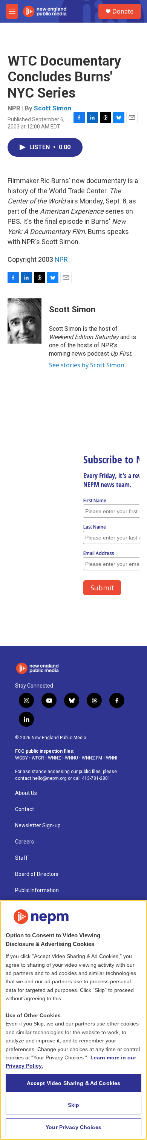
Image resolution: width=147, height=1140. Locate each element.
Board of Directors (36, 874)
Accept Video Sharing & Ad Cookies (74, 1083)
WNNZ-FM (92, 758)
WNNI (111, 758)
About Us (26, 793)
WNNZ (54, 758)
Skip (74, 1105)
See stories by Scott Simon (86, 365)
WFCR (38, 758)
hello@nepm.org (49, 778)
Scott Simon (52, 108)
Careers (24, 842)
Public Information (37, 890)
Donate (122, 11)
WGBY (21, 758)
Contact (24, 809)
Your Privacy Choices (73, 1127)
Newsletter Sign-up (38, 825)
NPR (61, 259)
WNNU (71, 758)
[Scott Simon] (24, 321)
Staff (21, 858)
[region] (73, 1020)
